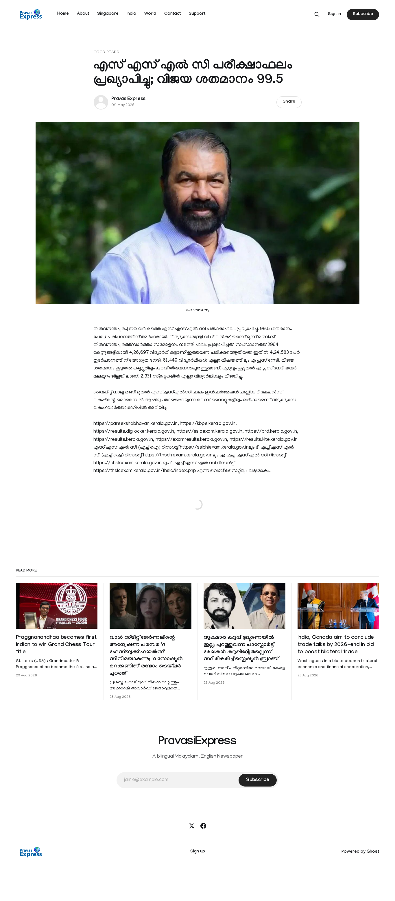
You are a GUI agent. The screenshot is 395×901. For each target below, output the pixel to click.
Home (63, 14)
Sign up (197, 851)
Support (197, 14)
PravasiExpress (128, 99)
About (83, 14)
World (150, 14)
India (131, 14)
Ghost (373, 852)
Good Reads (106, 52)
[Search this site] (317, 14)
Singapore (108, 14)
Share (289, 102)
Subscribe (363, 14)
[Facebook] (203, 826)
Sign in (334, 14)
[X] (192, 826)
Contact (172, 14)
